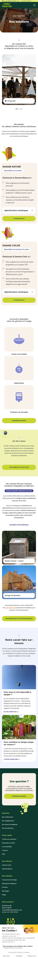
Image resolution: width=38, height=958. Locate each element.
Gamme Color (6, 865)
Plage (4, 894)
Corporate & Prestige (9, 880)
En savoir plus (19, 218)
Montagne (5, 891)
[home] (7, 5)
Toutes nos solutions (9, 839)
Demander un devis (8, 843)
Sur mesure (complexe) (9, 824)
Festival (4, 887)
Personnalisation (8, 828)
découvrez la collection (19, 467)
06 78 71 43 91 (27, 1)
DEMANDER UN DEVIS (19, 420)
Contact (5, 850)
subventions (10, 607)
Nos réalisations (7, 817)
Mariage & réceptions (9, 883)
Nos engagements (8, 821)
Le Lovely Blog (6, 846)
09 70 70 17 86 (6, 905)
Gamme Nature (7, 869)
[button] (34, 5)
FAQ (3, 854)
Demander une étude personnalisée (19, 618)
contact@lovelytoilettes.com (12, 1)
